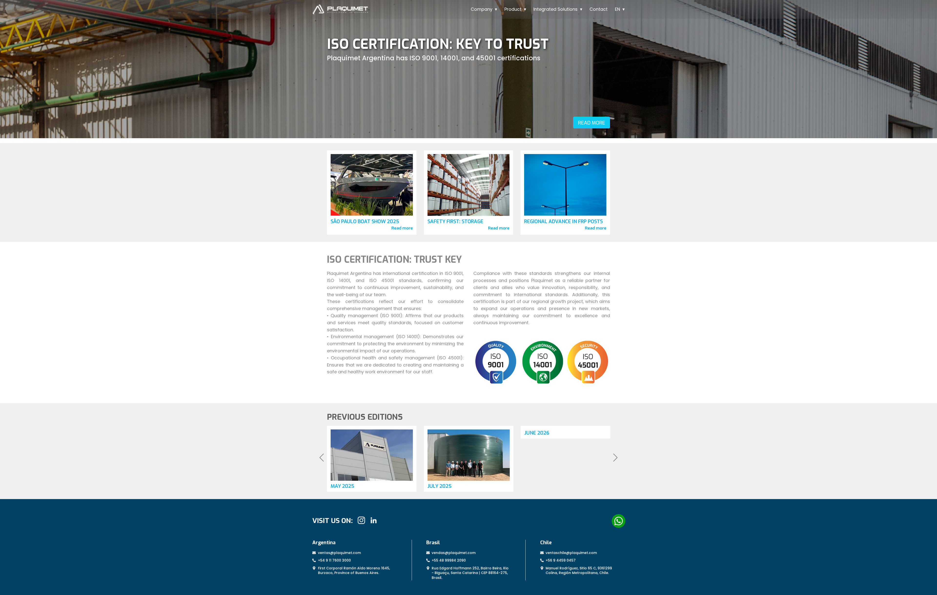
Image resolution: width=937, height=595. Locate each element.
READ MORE (591, 123)
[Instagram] (361, 520)
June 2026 (440, 433)
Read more (402, 228)
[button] (321, 459)
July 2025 (343, 486)
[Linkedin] (373, 520)
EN (617, 9)
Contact (599, 9)
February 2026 (542, 483)
